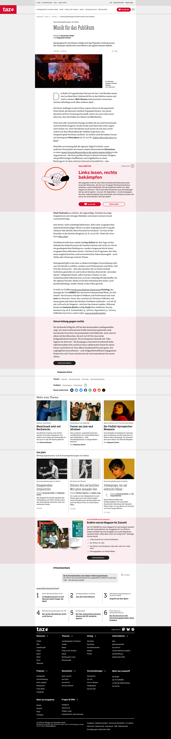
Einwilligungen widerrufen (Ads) (98, 729)
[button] (133, 9)
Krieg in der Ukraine (69, 651)
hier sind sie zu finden (76, 580)
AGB (116, 726)
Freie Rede (40, 689)
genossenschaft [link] (119, 2)
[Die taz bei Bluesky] (128, 630)
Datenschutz (100, 726)
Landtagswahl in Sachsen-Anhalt (71, 642)
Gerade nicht (125, 166)
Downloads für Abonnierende (72, 714)
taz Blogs (115, 677)
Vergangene (91, 686)
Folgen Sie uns (116, 629)
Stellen (89, 651)
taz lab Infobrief (67, 686)
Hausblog (90, 644)
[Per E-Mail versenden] (71, 390)
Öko (38, 644)
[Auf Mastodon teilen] (76, 390)
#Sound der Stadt (74, 379)
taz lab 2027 (91, 689)
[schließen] (132, 166)
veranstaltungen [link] (47, 2)
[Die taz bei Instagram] (132, 630)
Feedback (65, 705)
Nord (38, 660)
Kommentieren (67, 385)
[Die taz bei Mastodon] (123, 630)
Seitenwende (123, 726)
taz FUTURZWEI (118, 680)
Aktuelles (90, 641)
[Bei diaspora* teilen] (94, 390)
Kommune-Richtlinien (117, 723)
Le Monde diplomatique (121, 683)
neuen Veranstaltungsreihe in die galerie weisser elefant (86, 152)
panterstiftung (117, 654)
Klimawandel (66, 660)
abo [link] (111, 2)
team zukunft (66, 676)
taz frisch (65, 679)
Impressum (109, 726)
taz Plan (54, 16)
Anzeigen (40, 715)
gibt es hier (63, 236)
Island (64, 654)
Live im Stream (92, 682)
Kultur (39, 651)
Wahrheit (40, 663)
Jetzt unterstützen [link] (64, 363)
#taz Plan (64, 379)
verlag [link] (38, 2)
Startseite (40, 16)
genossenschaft (118, 644)
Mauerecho (41, 686)
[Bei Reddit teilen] (99, 390)
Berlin (47, 16)
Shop (38, 712)
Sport (39, 654)
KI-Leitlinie (129, 723)
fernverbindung (42, 679)
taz (42, 629)
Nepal (64, 647)
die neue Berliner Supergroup (87, 289)
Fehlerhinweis (78, 385)
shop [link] (55, 2)
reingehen (40, 692)
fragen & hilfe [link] (62, 2)
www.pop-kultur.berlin (95, 313)
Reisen (39, 705)
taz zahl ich (116, 647)
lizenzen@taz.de (51, 726)
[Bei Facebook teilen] (85, 390)
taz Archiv (116, 686)
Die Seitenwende (93, 647)
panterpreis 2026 (118, 657)
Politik (39, 641)
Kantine (39, 708)
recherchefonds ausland (121, 651)
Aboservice (66, 708)
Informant (91, 726)
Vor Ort (89, 679)
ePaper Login (67, 711)
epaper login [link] (129, 2)
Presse (89, 654)
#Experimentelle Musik (97, 379)
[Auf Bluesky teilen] (81, 390)
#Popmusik (85, 379)
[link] (48, 9)
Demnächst (91, 676)
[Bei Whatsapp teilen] (90, 390)
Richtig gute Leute (68, 657)
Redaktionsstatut (101, 723)
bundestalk (41, 676)
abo (113, 641)
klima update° (42, 682)
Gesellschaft (41, 647)
